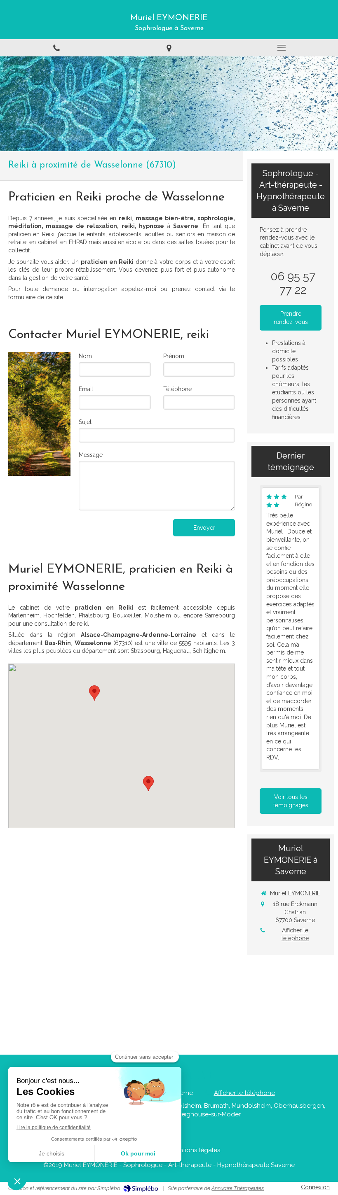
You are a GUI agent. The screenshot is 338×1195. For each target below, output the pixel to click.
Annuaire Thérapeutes (237, 1188)
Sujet (85, 422)
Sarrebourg (220, 615)
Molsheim (158, 615)
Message (91, 455)
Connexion (315, 1187)
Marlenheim (24, 615)
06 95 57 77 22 (292, 283)
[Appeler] (56, 47)
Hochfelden (59, 615)
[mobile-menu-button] (281, 48)
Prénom (173, 356)
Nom (85, 356)
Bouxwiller (127, 615)
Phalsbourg (94, 615)
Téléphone (177, 389)
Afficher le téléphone (295, 934)
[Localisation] (169, 47)
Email (86, 389)
